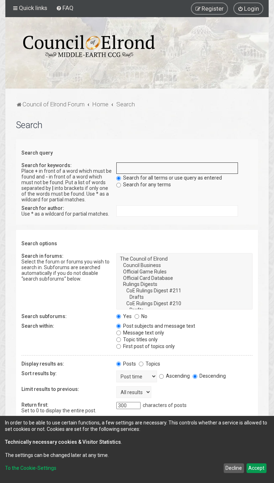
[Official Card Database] (184, 278)
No (143, 316)
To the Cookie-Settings (30, 468)
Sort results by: (39, 373)
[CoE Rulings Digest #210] (184, 304)
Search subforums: (44, 316)
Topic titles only (140, 339)
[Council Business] (184, 265)
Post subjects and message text (158, 326)
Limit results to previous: (50, 389)
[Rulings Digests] (184, 284)
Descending (212, 376)
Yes (127, 316)
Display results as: (42, 364)
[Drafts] (184, 297)
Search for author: (42, 208)
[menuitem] (64, 7)
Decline (233, 468)
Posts (129, 364)
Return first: (35, 405)
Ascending (177, 376)
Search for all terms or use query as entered (172, 178)
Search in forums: (42, 256)
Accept (256, 468)
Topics (152, 364)
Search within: (37, 326)
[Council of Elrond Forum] (89, 46)
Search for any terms (146, 184)
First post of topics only (148, 346)
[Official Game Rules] (184, 272)
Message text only (143, 333)
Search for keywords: (46, 165)
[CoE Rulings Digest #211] (184, 291)
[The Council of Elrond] (184, 259)
